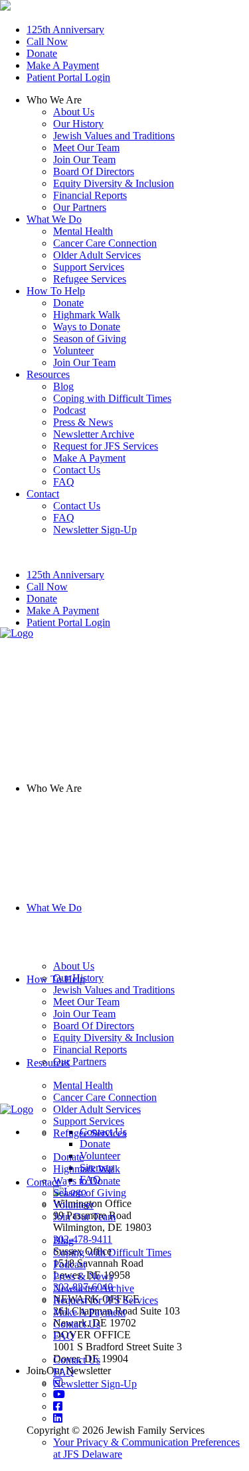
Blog (63, 1240)
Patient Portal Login (68, 77)
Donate (42, 53)
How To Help (56, 979)
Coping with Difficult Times (112, 1252)
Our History (78, 123)
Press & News (83, 1276)
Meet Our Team (86, 147)
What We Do (54, 907)
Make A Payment (63, 65)
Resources (48, 1062)
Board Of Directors (93, 171)
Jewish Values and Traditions (114, 135)
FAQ (63, 1336)
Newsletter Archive (93, 1288)
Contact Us (76, 1324)
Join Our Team (84, 159)
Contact (43, 1182)
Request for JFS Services (105, 1300)
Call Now (47, 41)
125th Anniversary (65, 29)
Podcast (69, 1264)
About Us (73, 111)
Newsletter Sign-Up (95, 1383)
